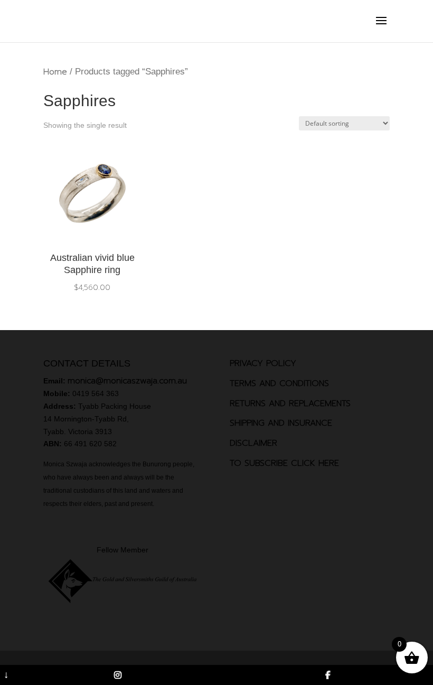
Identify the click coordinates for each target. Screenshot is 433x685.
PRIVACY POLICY (263, 363)
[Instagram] (118, 675)
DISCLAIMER (253, 443)
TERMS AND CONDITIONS (279, 383)
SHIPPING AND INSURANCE (281, 423)
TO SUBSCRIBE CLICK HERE (284, 463)
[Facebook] (328, 675)
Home (55, 71)
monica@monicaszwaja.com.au (127, 380)
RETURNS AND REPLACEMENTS (290, 403)
